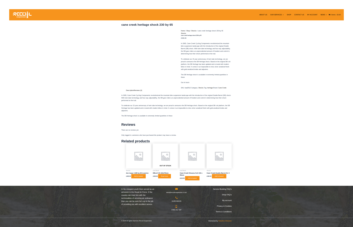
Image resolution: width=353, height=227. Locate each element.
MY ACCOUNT (312, 15)
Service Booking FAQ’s (222, 189)
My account (227, 200)
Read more (164, 176)
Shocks (193, 31)
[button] (283, 14)
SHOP (289, 15)
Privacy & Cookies (224, 206)
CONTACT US (299, 15)
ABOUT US (263, 15)
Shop (188, 31)
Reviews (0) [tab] (138, 90)
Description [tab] (130, 90)
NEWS (323, 15)
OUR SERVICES (276, 15)
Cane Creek (222, 88)
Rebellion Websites (225, 221)
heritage (210, 88)
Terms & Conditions (224, 212)
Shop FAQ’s (227, 195)
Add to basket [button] (138, 176)
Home (183, 31)
